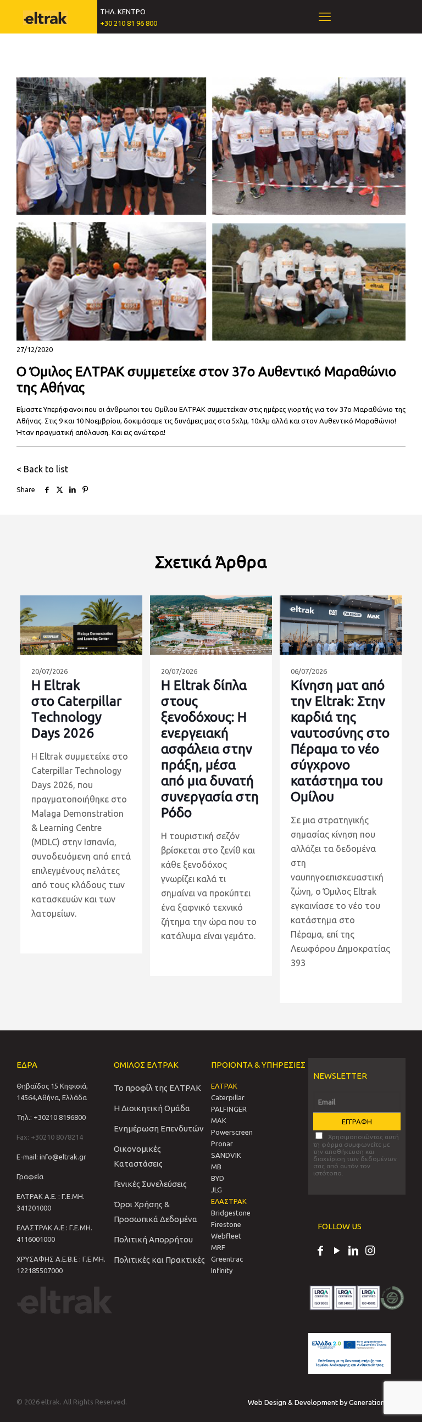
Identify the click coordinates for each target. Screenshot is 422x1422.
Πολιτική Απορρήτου (153, 1239)
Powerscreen (232, 1132)
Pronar (222, 1143)
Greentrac (227, 1259)
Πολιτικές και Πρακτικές (159, 1259)
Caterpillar (228, 1097)
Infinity (221, 1270)
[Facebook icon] (320, 1252)
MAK (218, 1120)
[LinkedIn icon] (353, 1252)
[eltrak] (45, 16)
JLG (216, 1190)
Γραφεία (29, 1176)
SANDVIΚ (226, 1155)
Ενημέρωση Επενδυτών (159, 1128)
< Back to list (42, 469)
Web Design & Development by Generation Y (320, 1402)
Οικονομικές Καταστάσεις (138, 1156)
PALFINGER (229, 1109)
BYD (217, 1178)
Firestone (226, 1224)
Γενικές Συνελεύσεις (150, 1184)
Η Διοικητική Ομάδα (152, 1108)
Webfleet (226, 1236)
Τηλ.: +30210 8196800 (51, 1117)
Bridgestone (231, 1213)
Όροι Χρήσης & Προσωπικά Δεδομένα (155, 1212)
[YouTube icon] (337, 1252)
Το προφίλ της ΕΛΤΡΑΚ (157, 1087)
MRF (218, 1247)
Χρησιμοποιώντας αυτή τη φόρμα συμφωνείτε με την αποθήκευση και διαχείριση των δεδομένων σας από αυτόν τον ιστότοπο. (356, 1154)
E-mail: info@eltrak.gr (51, 1157)
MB (216, 1166)
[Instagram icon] (370, 1252)
